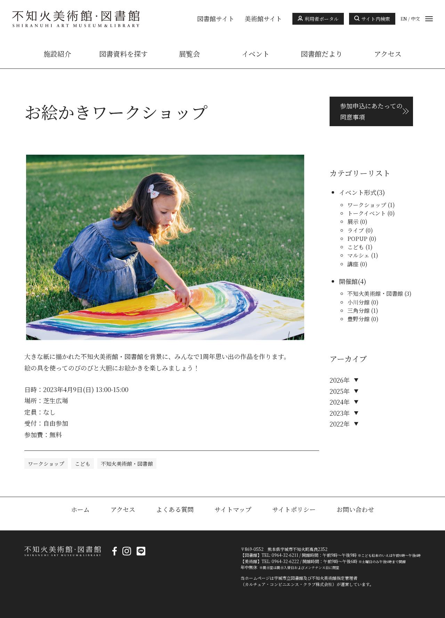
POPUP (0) (362, 239)
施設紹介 (57, 54)
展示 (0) (357, 222)
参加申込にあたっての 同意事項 (371, 111)
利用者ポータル (322, 18)
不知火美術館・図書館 (127, 463)
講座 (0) (357, 264)
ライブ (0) (360, 230)
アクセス (388, 54)
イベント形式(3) (362, 192)
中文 (415, 19)
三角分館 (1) (362, 311)
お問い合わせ (355, 509)
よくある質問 (175, 509)
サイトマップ (233, 509)
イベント (255, 54)
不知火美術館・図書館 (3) (379, 294)
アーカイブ (348, 358)
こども (82, 463)
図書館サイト (215, 19)
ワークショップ (46, 463)
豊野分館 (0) (363, 319)
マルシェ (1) (362, 255)
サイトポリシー (294, 509)
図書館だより (321, 54)
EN (403, 19)
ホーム (80, 509)
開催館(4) (352, 281)
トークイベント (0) (371, 213)
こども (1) (360, 247)
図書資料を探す (123, 54)
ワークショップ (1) (371, 205)
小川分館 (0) (363, 302)
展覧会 (189, 54)
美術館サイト (263, 19)
